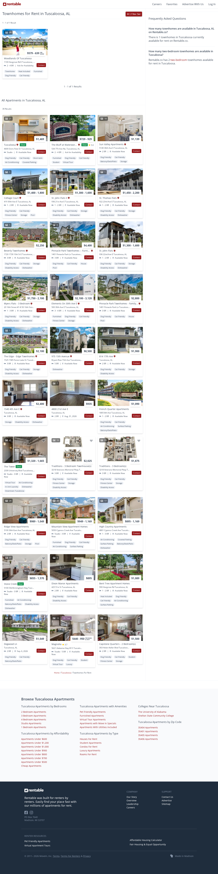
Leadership (133, 803)
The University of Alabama (152, 711)
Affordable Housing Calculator (146, 840)
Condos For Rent (88, 746)
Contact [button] (41, 65)
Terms (56, 856)
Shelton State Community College (156, 715)
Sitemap (166, 803)
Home (57, 672)
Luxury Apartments (90, 750)
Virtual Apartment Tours (37, 845)
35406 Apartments (148, 738)
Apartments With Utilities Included (98, 727)
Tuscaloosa (66, 672)
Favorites (171, 4)
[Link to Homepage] (12, 4)
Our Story (132, 796)
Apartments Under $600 (34, 738)
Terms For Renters (70, 856)
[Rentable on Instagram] (32, 813)
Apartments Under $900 (34, 750)
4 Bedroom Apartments (33, 719)
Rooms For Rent (88, 754)
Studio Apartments (31, 723)
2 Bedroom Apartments (33, 711)
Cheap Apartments (31, 765)
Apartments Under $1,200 (35, 742)
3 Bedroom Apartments (33, 715)
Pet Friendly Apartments (93, 711)
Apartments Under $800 (34, 754)
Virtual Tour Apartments (93, 719)
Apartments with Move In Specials (98, 723)
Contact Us (167, 796)
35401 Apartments (148, 731)
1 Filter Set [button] (134, 14)
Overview (131, 800)
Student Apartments (90, 742)
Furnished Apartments (92, 715)
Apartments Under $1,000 (35, 746)
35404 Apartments (148, 727)
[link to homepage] (73, 790)
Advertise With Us (193, 4)
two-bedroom (178, 60)
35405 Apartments (148, 735)
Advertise (167, 800)
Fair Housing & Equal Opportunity (148, 844)
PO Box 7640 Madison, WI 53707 (34, 819)
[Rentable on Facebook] (27, 813)
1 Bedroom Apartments (33, 727)
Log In (212, 4)
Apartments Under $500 (34, 761)
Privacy (87, 856)
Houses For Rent (88, 738)
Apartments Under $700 (34, 758)
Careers (157, 4)
